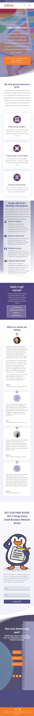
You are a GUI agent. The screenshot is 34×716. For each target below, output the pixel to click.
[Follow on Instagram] (17, 676)
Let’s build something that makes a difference (17, 60)
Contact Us (17, 664)
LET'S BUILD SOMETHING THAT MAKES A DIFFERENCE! (16, 311)
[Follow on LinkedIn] (20, 676)
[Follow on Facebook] (14, 676)
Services (17, 652)
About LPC (17, 658)
